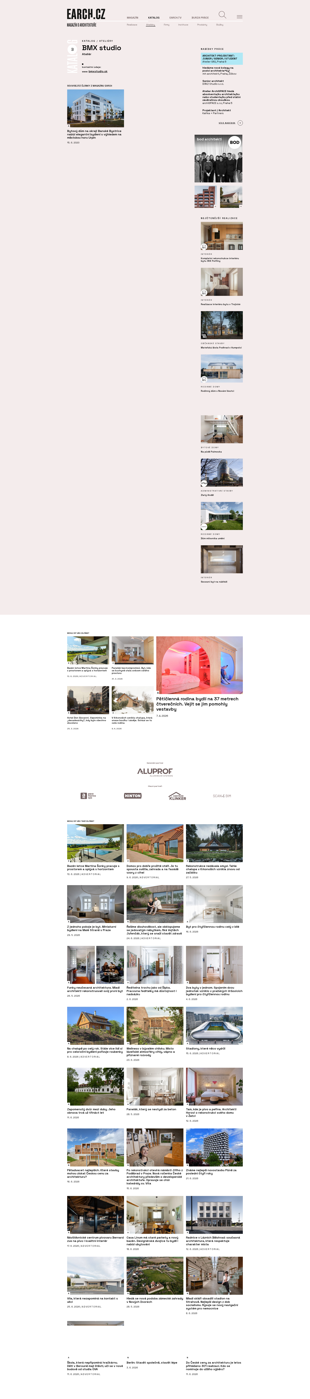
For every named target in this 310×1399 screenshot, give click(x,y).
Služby (219, 24)
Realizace (132, 24)
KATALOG (88, 40)
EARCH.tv (175, 17)
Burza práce (200, 17)
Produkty (202, 24)
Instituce (183, 24)
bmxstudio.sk (98, 71)
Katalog (154, 17)
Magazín (132, 17)
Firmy (166, 24)
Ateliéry (150, 24)
